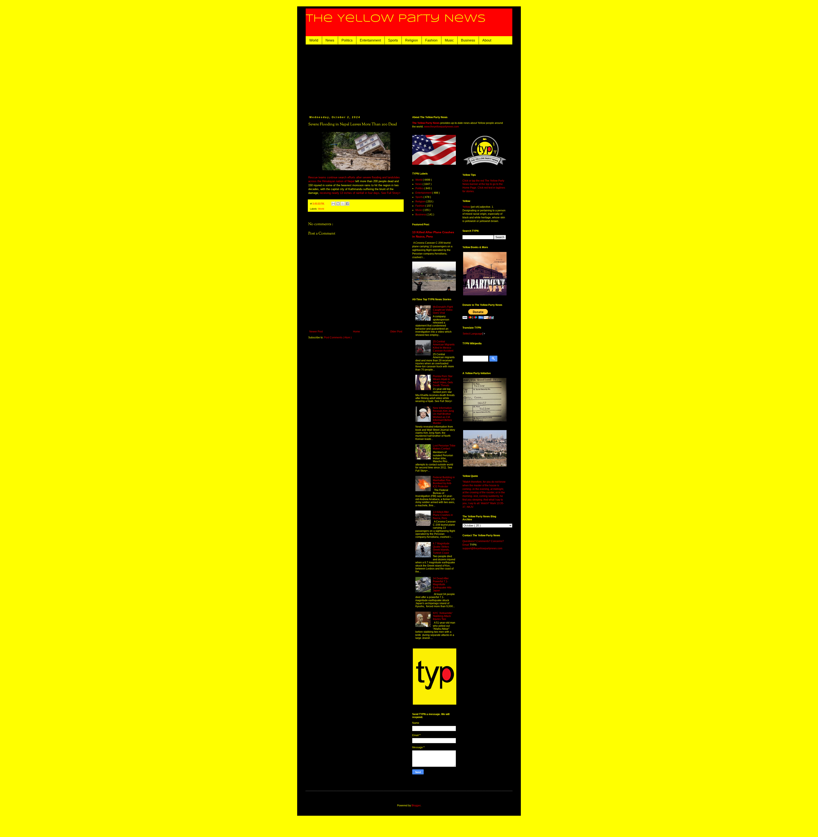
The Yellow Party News (396, 19)
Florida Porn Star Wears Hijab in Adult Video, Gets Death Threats (443, 381)
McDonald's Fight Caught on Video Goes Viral (443, 310)
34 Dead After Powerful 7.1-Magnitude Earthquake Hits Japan (442, 584)
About (486, 40)
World (313, 40)
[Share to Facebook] (347, 204)
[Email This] (333, 204)
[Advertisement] (415, 76)
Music (449, 40)
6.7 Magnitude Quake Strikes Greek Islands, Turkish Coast (441, 548)
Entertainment (370, 40)
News (329, 40)
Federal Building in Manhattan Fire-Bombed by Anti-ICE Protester (444, 482)
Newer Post (316, 331)
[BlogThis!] (338, 204)
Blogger (416, 805)
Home (356, 331)
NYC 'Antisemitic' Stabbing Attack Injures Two (442, 616)
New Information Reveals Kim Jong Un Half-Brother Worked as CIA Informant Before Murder (443, 415)
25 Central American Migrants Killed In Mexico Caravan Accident (444, 346)
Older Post (396, 331)
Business (468, 40)
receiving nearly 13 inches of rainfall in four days (349, 193)
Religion (411, 40)
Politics (347, 40)
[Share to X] (343, 204)
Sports (393, 40)
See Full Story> (390, 193)
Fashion (431, 40)
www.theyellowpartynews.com (441, 126)
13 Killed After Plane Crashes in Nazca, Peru (443, 515)
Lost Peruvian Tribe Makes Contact (444, 447)
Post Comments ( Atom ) (338, 337)
